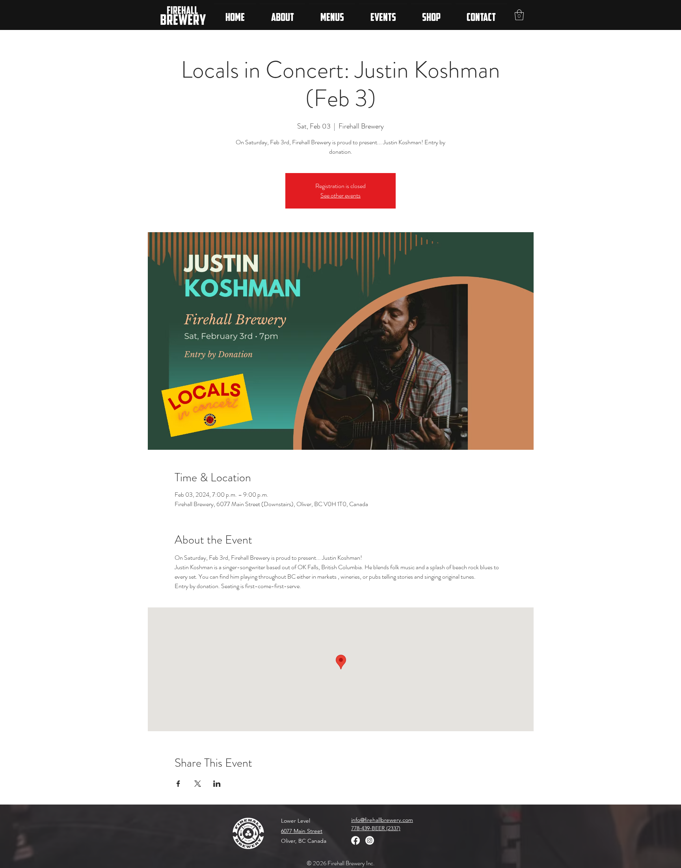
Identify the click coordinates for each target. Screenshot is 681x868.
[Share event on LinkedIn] (217, 783)
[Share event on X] (197, 783)
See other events (340, 195)
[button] (519, 14)
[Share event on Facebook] (178, 783)
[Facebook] (355, 840)
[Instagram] (369, 840)
